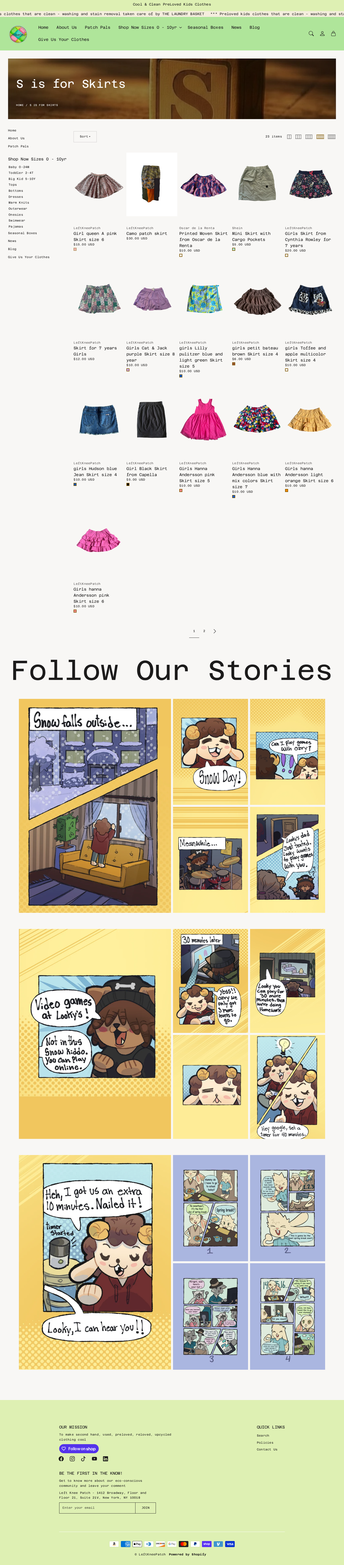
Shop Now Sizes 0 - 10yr (147, 27)
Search (263, 1435)
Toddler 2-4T (21, 173)
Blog (255, 27)
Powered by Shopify (188, 1554)
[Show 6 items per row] (331, 136)
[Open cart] (333, 33)
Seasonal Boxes (205, 27)
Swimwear (17, 220)
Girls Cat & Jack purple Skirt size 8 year (150, 354)
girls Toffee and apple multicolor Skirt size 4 (305, 354)
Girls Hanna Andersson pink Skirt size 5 (197, 474)
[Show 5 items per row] (320, 136)
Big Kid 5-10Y (22, 179)
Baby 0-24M (19, 167)
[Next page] (214, 631)
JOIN (146, 1507)
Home (43, 27)
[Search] (311, 33)
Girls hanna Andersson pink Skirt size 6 (91, 595)
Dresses (16, 197)
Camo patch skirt (146, 233)
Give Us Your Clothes (63, 39)
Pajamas (16, 226)
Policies (265, 1442)
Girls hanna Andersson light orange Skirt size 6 (309, 474)
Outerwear (18, 208)
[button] (61, 1458)
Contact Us (267, 1449)
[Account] (322, 33)
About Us (66, 27)
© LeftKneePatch (150, 1554)
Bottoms (16, 191)
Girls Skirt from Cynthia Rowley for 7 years (308, 239)
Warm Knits (19, 202)
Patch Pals (97, 27)
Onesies (16, 214)
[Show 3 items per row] (298, 136)
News (236, 27)
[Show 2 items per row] (289, 136)
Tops (13, 184)
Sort (84, 136)
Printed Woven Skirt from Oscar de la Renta (203, 239)
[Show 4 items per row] (308, 136)
